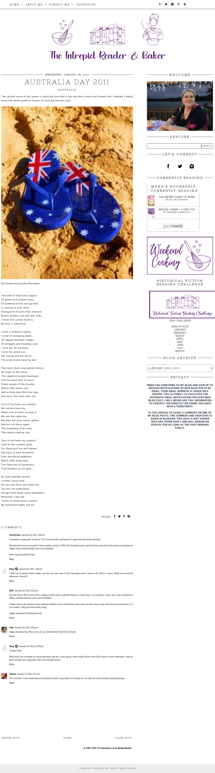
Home (67, 738)
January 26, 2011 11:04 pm (31, 646)
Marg (11, 569)
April (180, 339)
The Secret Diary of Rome (177, 197)
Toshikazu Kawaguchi (178, 212)
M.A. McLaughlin (178, 200)
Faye (11, 627)
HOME (14, 4)
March (180, 336)
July (180, 348)
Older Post (123, 738)
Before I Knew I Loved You (177, 209)
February (180, 333)
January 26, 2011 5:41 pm (26, 627)
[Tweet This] (119, 517)
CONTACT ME (59, 4)
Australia (67, 90)
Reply (11, 559)
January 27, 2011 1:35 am (28, 674)
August (180, 351)
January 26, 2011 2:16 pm (33, 535)
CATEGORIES (86, 4)
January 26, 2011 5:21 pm (26, 590)
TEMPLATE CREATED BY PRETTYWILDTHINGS (107, 768)
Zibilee (12, 674)
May (180, 342)
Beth (11, 590)
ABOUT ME (34, 4)
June (180, 345)
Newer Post (11, 738)
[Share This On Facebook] (114, 517)
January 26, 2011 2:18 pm (30, 569)
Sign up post (180, 326)
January (180, 329)
